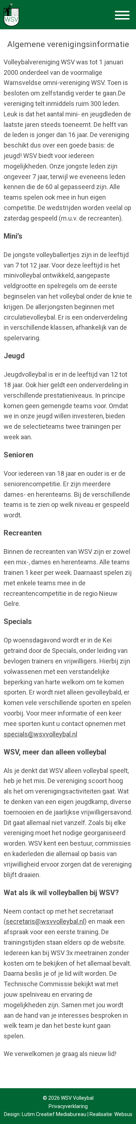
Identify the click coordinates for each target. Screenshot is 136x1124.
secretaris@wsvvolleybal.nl (45, 921)
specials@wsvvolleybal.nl (40, 734)
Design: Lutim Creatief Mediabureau (45, 1114)
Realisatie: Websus (111, 1114)
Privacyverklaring (68, 1106)
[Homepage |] (11, 14)
